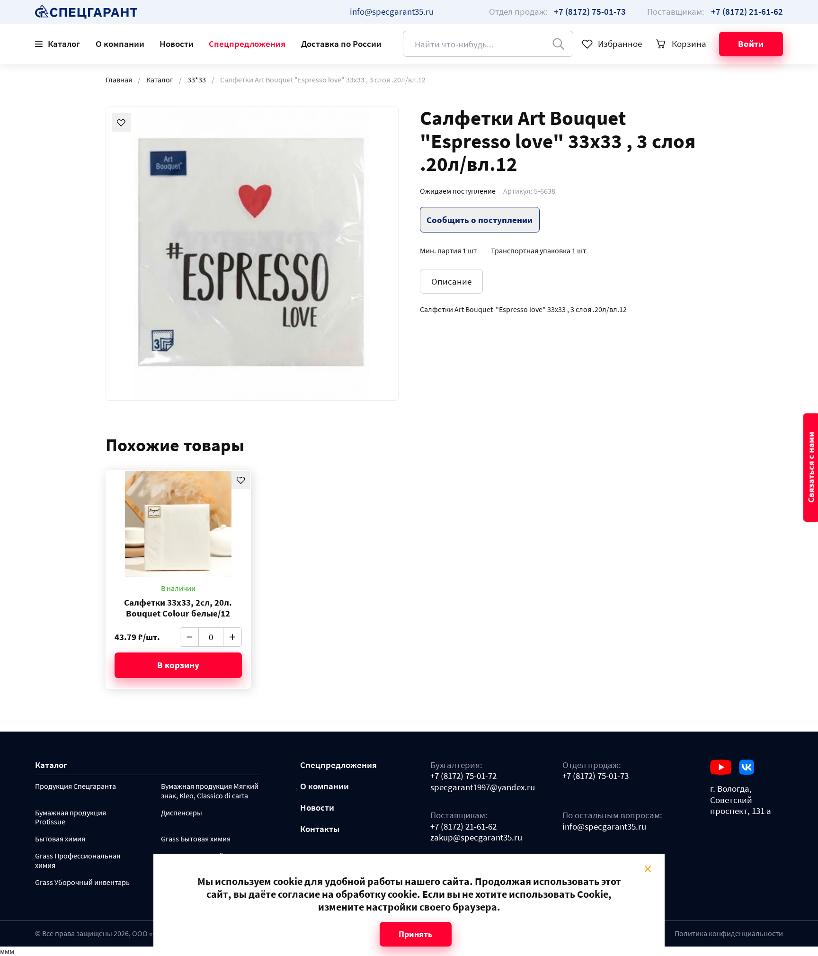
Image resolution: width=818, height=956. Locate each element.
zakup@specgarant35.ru (476, 837)
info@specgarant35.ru (392, 11)
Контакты (319, 828)
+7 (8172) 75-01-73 (595, 775)
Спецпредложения (247, 43)
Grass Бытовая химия (196, 838)
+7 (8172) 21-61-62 (463, 826)
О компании (120, 43)
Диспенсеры (181, 812)
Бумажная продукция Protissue (70, 817)
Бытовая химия (60, 838)
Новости (177, 43)
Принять (415, 934)
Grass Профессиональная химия (77, 860)
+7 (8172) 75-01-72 (463, 775)
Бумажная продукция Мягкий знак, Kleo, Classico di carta (209, 791)
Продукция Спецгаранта (75, 786)
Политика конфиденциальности (729, 933)
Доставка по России (341, 43)
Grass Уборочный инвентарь (82, 882)
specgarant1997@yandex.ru (482, 787)
